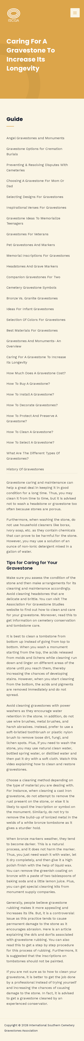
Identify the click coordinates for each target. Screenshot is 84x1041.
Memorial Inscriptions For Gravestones (38, 256)
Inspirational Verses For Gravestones (36, 208)
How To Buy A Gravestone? (28, 384)
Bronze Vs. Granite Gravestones (32, 298)
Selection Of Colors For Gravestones (35, 320)
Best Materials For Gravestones (32, 330)
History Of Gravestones (25, 469)
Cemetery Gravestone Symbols (31, 288)
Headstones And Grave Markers (32, 266)
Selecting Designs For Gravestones (34, 197)
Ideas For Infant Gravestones (30, 309)
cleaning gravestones (33, 706)
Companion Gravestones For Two (33, 277)
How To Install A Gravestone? (30, 394)
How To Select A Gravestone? (30, 442)
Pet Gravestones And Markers (30, 245)
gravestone (15, 796)
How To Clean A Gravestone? (29, 432)
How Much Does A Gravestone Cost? (36, 373)
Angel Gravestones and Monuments (35, 138)
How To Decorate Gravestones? (32, 405)
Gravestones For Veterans (27, 234)
